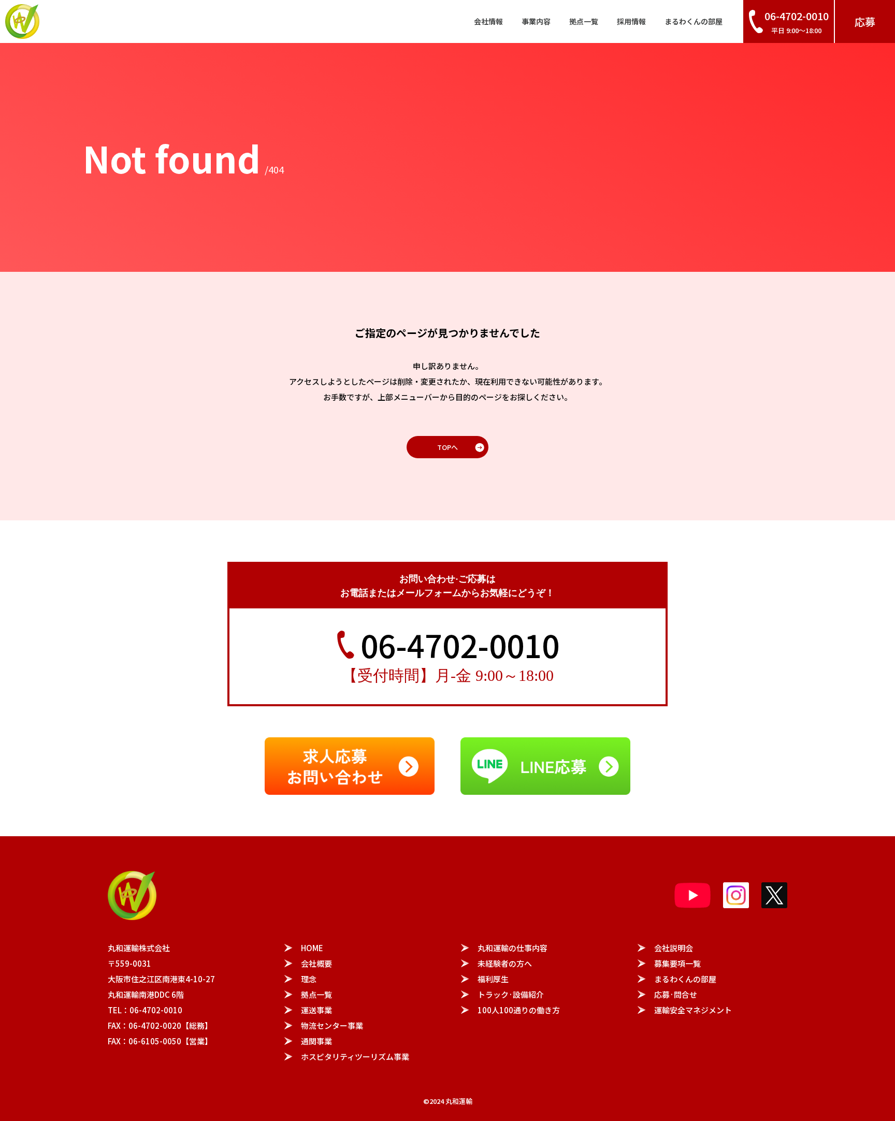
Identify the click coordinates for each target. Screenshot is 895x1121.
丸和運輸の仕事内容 (512, 947)
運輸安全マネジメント (693, 1009)
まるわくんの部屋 (694, 21)
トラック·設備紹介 (511, 994)
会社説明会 (673, 947)
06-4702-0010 (459, 644)
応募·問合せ (675, 994)
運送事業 (316, 1009)
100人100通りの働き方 (519, 1009)
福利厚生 (493, 978)
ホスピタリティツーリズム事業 (355, 1056)
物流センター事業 (332, 1025)
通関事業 (316, 1041)
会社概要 (316, 963)
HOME (312, 947)
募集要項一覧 (677, 963)
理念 (308, 978)
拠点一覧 (583, 21)
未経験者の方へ (505, 963)
